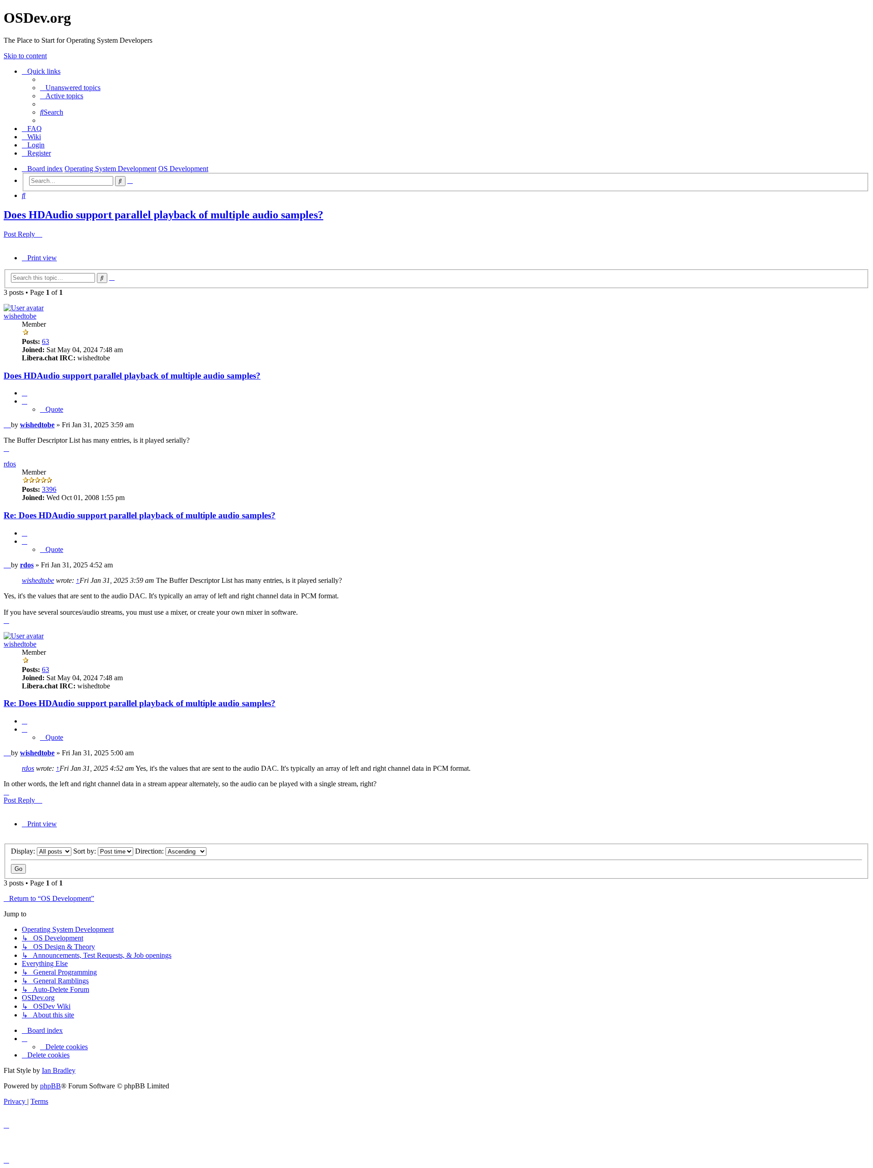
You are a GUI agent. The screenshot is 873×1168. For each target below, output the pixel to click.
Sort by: (85, 851)
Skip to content (25, 56)
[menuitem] (70, 87)
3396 (49, 489)
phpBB (50, 1086)
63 (45, 341)
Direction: (150, 851)
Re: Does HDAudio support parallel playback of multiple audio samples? (140, 515)
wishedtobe (20, 316)
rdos (10, 464)
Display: (24, 851)
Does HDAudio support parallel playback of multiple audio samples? (163, 215)
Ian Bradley (58, 1070)
